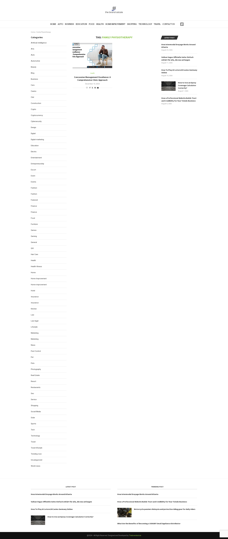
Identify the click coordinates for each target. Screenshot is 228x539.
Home (53, 24)
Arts (32, 49)
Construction (36, 103)
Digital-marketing (37, 139)
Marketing (34, 333)
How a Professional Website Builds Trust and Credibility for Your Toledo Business (178, 99)
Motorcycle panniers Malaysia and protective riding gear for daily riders (164, 509)
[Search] (181, 24)
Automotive (35, 61)
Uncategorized (36, 460)
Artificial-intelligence (39, 43)
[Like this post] (87, 88)
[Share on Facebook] (89, 88)
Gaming (34, 236)
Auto (60, 24)
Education (81, 24)
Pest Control (36, 351)
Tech (33, 430)
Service (34, 399)
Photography (36, 369)
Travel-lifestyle (36, 448)
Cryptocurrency (37, 115)
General (34, 242)
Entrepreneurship (37, 164)
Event (33, 176)
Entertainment (36, 158)
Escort (33, 170)
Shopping (132, 24)
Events (33, 182)
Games (33, 230)
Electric (34, 152)
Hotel (33, 291)
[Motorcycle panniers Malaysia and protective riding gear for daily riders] (124, 512)
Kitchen (34, 309)
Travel (157, 24)
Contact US (168, 24)
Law (32, 315)
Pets (32, 363)
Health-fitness (36, 266)
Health (100, 24)
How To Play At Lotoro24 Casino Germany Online (179, 71)
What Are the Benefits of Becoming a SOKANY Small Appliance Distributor (148, 523)
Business (69, 24)
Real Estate (35, 375)
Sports (33, 424)
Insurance (35, 297)
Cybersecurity (36, 121)
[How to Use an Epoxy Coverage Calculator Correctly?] (168, 86)
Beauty (33, 67)
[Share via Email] (98, 88)
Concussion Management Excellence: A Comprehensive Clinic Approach (92, 78)
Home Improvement (115, 24)
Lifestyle (34, 327)
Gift (32, 248)
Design (33, 127)
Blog (32, 73)
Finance (34, 206)
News (33, 345)
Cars (33, 85)
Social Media (36, 412)
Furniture (34, 224)
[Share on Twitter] (92, 88)
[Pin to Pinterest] (95, 88)
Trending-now (36, 454)
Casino (33, 91)
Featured (34, 200)
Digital (33, 133)
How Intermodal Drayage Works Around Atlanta (178, 45)
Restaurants (35, 387)
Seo (32, 393)
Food (91, 24)
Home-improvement (39, 285)
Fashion (34, 188)
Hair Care (34, 254)
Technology (145, 24)
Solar (33, 418)
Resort (33, 381)
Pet (32, 357)
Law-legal (34, 321)
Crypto (33, 109)
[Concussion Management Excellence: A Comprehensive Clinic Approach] (92, 56)
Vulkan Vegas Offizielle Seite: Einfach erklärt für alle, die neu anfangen (177, 58)
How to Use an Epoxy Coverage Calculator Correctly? (187, 85)
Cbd (32, 97)
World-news (35, 466)
